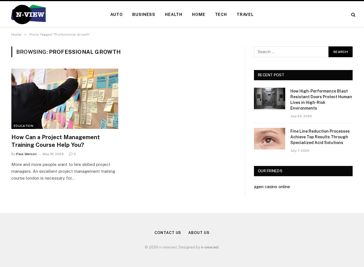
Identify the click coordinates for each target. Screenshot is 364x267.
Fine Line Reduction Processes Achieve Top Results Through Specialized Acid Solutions (320, 137)
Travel (245, 14)
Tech (221, 14)
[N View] (28, 14)
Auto (116, 14)
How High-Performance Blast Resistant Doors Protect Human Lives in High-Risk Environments (321, 99)
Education (23, 126)
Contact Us (167, 233)
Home (198, 14)
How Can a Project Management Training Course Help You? (55, 141)
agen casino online (272, 186)
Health (173, 14)
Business (143, 14)
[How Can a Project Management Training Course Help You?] (64, 99)
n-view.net (210, 247)
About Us (198, 233)
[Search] (352, 14)
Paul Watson (26, 154)
